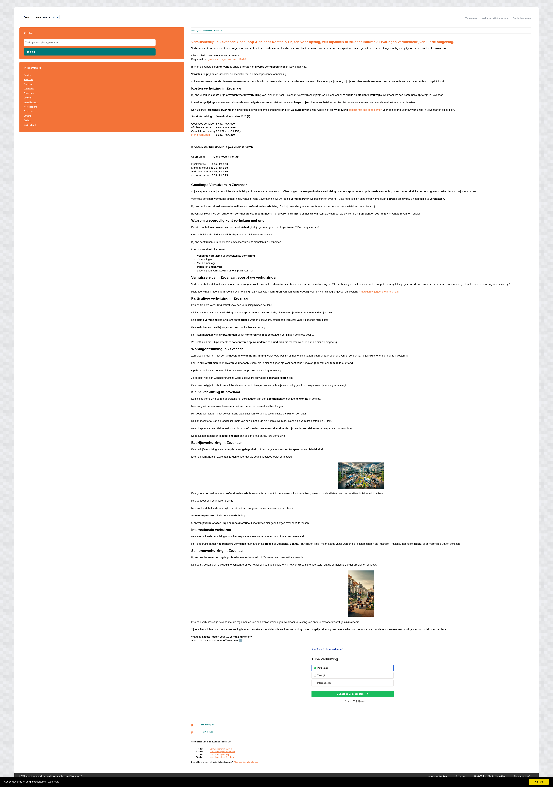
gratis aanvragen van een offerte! (227, 59)
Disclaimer (461, 776)
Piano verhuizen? (522, 776)
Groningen (29, 93)
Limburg (27, 97)
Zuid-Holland (30, 125)
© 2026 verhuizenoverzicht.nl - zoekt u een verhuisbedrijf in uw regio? (50, 776)
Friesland (28, 84)
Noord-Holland (30, 107)
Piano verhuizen (200, 134)
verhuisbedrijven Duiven (221, 749)
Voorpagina (471, 18)
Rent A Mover (206, 732)
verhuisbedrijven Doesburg (222, 757)
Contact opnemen (522, 18)
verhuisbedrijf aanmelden (495, 18)
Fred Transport (207, 725)
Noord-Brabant (31, 102)
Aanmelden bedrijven (437, 776)
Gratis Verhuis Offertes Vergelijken (489, 776)
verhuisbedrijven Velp (219, 754)
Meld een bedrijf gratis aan (246, 762)
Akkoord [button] (539, 782)
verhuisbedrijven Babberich (222, 752)
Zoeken (31, 51)
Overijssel (28, 111)
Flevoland (28, 79)
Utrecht (27, 116)
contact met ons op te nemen (365, 109)
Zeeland (27, 120)
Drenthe (27, 75)
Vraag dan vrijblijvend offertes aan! (379, 291)
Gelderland (29, 88)
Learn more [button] (53, 782)
